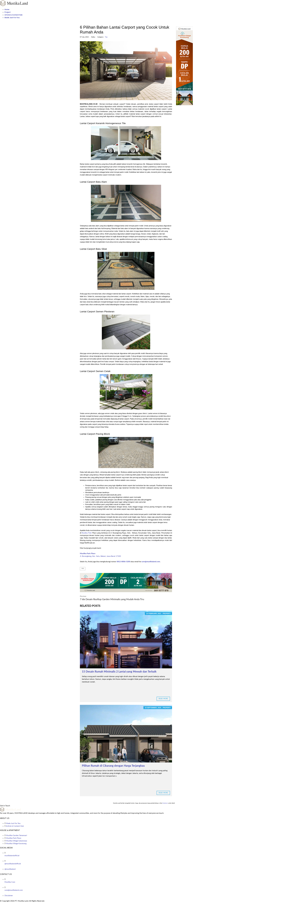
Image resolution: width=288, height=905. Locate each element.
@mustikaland (10, 869)
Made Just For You (12, 17)
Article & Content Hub (13, 15)
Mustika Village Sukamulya (16, 841)
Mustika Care (9, 882)
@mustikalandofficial (12, 864)
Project (7, 12)
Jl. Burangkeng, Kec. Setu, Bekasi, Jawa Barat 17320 (100, 556)
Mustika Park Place (87, 553)
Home (6, 9)
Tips (106, 37)
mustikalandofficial (11, 855)
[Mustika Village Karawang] (192, 66)
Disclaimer (8, 895)
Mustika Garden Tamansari (16, 835)
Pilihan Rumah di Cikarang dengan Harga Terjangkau (113, 765)
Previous (112, 598)
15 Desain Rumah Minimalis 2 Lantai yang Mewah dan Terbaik (119, 671)
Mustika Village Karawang (16, 843)
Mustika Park (87, 533)
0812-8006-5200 (123, 562)
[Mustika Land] (14, 3)
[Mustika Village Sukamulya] (126, 582)
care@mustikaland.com (150, 562)
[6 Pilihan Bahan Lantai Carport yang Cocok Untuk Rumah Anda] (126, 70)
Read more (163, 699)
